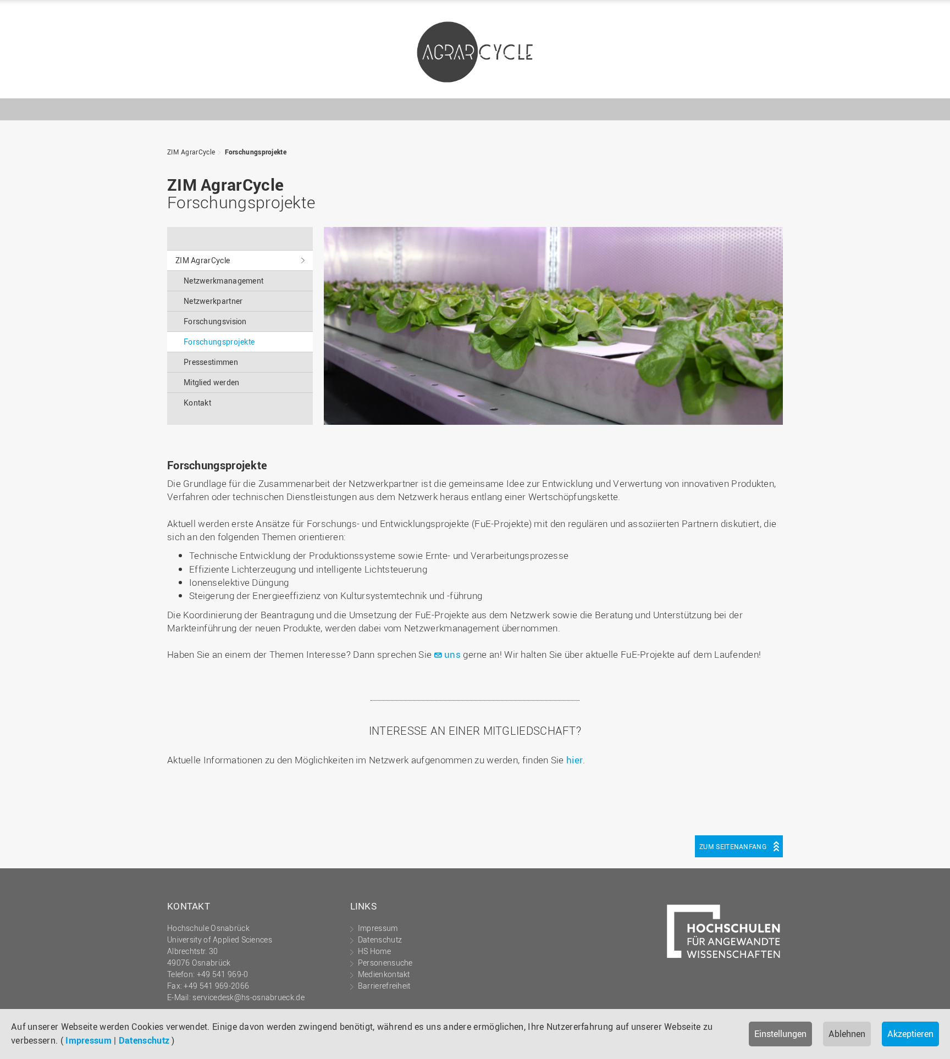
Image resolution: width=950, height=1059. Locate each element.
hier (574, 759)
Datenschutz (144, 1040)
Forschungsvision (215, 321)
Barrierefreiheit (384, 985)
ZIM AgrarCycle (475, 52)
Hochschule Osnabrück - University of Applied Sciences (747, 80)
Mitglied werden (212, 382)
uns (452, 654)
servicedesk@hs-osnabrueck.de (248, 997)
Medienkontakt (384, 974)
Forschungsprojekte (255, 151)
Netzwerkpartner (213, 301)
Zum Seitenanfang (732, 846)
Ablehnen (847, 1034)
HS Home (374, 951)
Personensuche (385, 962)
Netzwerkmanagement (223, 280)
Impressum (88, 1040)
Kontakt (197, 402)
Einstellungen (780, 1034)
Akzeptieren (910, 1034)
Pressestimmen (211, 362)
